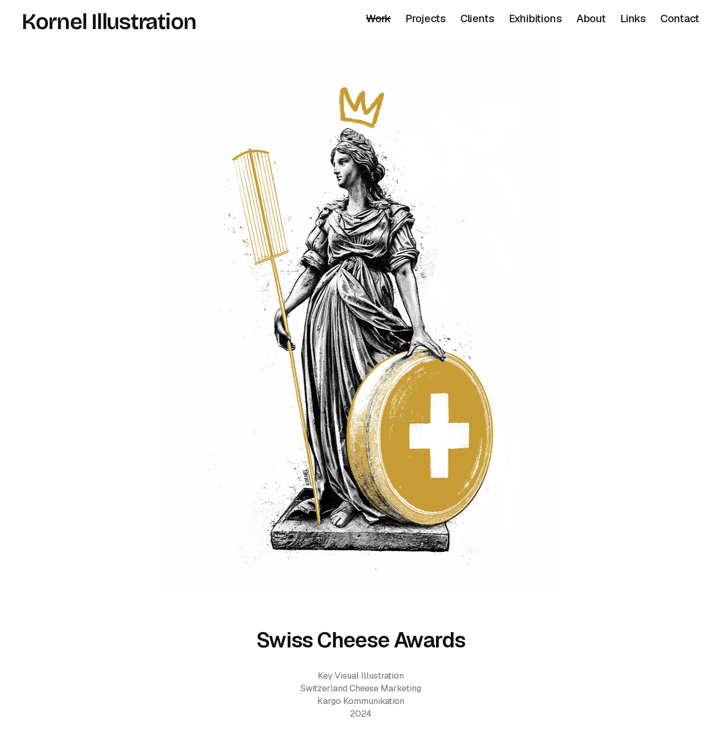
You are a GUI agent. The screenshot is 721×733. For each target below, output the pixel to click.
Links (633, 18)
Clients (477, 18)
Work (378, 18)
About (591, 18)
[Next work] (360, 315)
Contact (679, 18)
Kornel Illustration (109, 22)
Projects (425, 18)
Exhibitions (535, 18)
